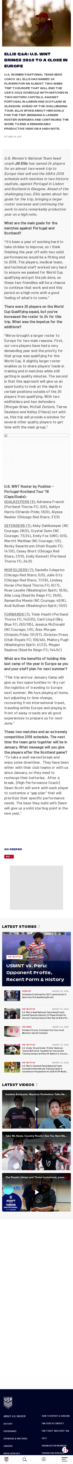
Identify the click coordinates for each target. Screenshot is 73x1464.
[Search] (25, 1459)
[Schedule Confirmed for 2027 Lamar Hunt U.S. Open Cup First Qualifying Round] (12, 995)
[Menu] (64, 1458)
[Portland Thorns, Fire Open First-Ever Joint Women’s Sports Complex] (12, 1031)
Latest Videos (18, 1084)
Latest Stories (19, 926)
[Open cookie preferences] (65, 1449)
